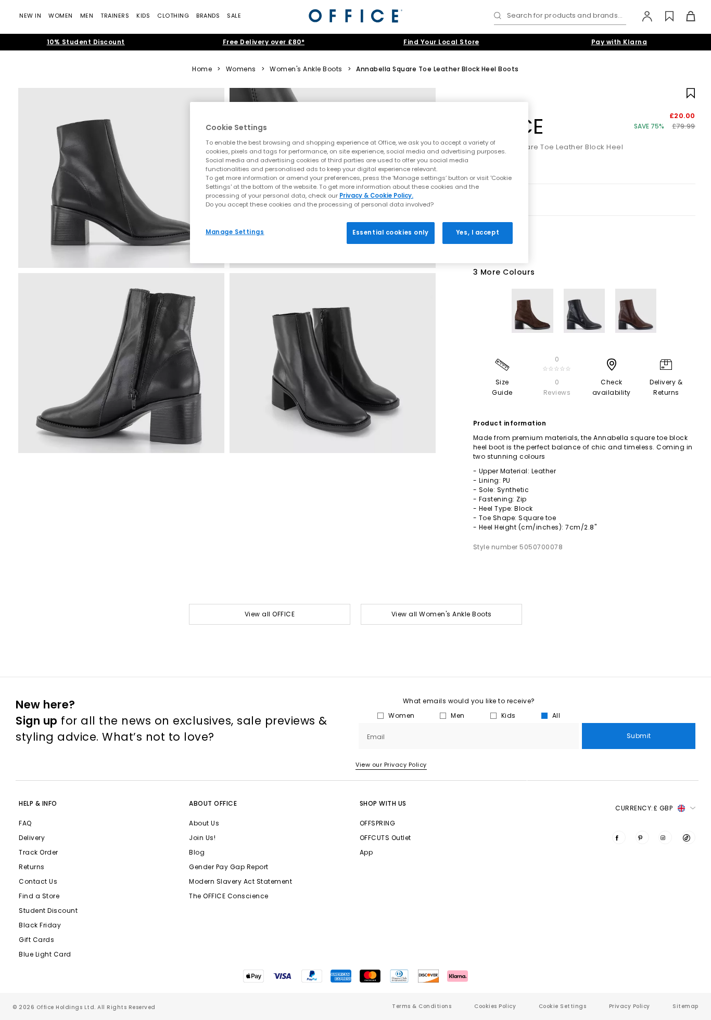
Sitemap (685, 1006)
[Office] (355, 16)
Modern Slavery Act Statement (240, 881)
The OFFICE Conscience (229, 896)
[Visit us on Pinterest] (642, 837)
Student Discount (48, 910)
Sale (234, 15)
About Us (204, 823)
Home (202, 69)
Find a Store (39, 896)
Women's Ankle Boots (306, 69)
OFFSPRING (378, 823)
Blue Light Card (45, 954)
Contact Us (38, 881)
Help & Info (38, 803)
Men (87, 15)
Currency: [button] (643, 808)
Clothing (173, 15)
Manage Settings (235, 232)
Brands (208, 15)
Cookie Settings (563, 1006)
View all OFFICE (270, 614)
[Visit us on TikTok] (688, 837)
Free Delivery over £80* (264, 41)
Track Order (38, 852)
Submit (639, 735)
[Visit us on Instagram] (665, 837)
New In (30, 15)
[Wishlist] (663, 16)
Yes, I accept (477, 232)
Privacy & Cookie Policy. (376, 195)
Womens (241, 69)
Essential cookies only (390, 232)
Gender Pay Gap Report (229, 866)
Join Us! (202, 837)
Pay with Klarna (619, 41)
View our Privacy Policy (391, 764)
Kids (143, 15)
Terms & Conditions (421, 1006)
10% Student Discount (86, 41)
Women (60, 15)
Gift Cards (36, 939)
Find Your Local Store (441, 41)
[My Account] (642, 16)
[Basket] (685, 16)
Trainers (114, 15)
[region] (359, 182)
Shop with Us (383, 803)
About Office (213, 803)
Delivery (32, 837)
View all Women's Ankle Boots (441, 614)
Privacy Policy (629, 1006)
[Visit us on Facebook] (619, 837)
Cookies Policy (495, 1006)
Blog (197, 852)
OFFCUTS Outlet (385, 837)
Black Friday (40, 925)
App (366, 852)
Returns (32, 866)
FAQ (25, 823)
